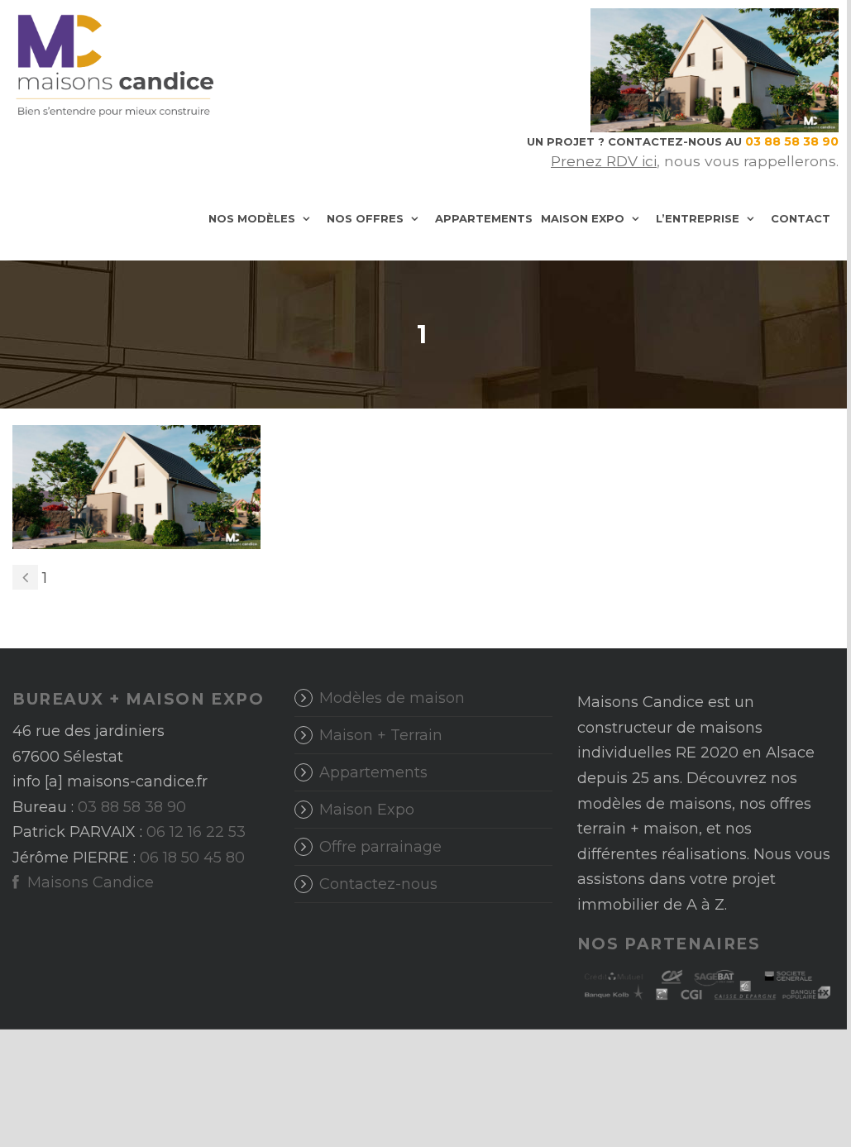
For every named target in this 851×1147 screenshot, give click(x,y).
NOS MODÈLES (251, 218)
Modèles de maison (392, 698)
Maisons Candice (88, 882)
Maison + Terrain (380, 735)
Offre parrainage (380, 847)
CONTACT (800, 218)
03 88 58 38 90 (132, 807)
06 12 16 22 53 (196, 832)
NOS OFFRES (365, 218)
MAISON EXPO (582, 218)
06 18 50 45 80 (192, 857)
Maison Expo (366, 810)
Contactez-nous (378, 884)
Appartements (373, 772)
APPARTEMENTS (484, 218)
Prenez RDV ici (604, 161)
